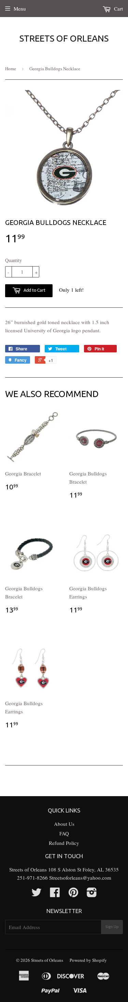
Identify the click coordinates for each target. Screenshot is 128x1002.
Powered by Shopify (88, 960)
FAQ (64, 833)
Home (10, 68)
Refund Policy (64, 842)
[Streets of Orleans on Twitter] (36, 894)
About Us (64, 823)
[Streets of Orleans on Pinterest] (73, 894)
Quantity (13, 260)
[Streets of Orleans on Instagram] (92, 894)
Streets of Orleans (64, 38)
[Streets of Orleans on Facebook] (55, 894)
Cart (118, 8)
